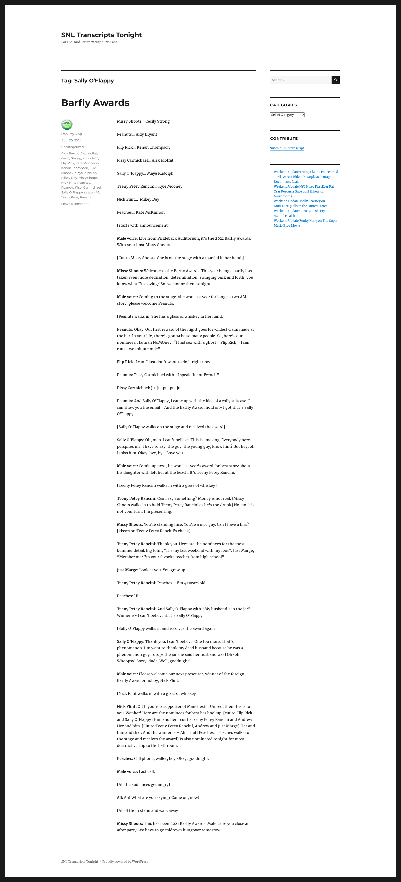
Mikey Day (69, 178)
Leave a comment (75, 204)
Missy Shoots (87, 178)
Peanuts (67, 187)
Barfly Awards (95, 102)
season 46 (91, 192)
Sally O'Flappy (72, 192)
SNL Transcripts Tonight (101, 35)
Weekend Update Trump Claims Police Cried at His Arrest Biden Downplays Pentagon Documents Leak (306, 177)
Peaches (83, 182)
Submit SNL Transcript (287, 148)
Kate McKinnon (87, 163)
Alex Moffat (88, 153)
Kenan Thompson (74, 168)
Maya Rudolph (86, 173)
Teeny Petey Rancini (76, 197)
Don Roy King (71, 134)
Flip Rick (67, 163)
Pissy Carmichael (88, 187)
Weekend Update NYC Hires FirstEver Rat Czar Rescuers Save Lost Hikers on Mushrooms (304, 191)
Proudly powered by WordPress (125, 862)
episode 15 (90, 158)
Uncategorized (72, 147)
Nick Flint (68, 182)
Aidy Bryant (70, 153)
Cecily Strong (71, 158)
